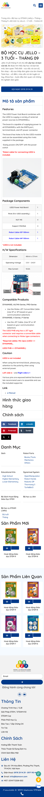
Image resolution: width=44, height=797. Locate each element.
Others (27, 463)
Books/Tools (30, 457)
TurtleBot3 (28, 487)
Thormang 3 (29, 484)
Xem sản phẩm (15, 548)
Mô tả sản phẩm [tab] (18, 101)
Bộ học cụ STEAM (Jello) (22, 18)
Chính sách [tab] (13, 414)
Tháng (37, 18)
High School (7, 476)
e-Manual (11, 393)
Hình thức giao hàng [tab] (16, 403)
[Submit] (22, 682)
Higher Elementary (10, 479)
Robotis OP (29, 481)
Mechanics (29, 460)
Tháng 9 (4, 21)
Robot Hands (30, 479)
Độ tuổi (5, 514)
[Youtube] (24, 694)
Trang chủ (5, 18)
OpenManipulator (32, 476)
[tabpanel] (22, 250)
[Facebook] (19, 694)
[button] (41, 5)
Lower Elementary (10, 481)
